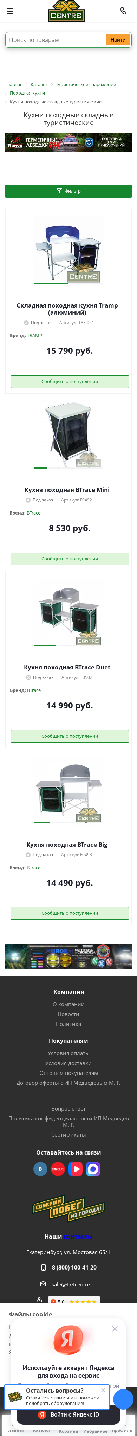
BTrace (33, 513)
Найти (118, 39)
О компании (69, 1004)
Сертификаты (68, 1134)
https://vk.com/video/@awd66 (75, 1169)
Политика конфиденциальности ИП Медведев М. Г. (68, 1121)
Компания (68, 992)
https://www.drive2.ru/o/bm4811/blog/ (58, 1169)
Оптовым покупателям (68, 1072)
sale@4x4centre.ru (74, 1284)
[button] (51, 283)
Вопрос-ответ (68, 1108)
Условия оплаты (69, 1053)
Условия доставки (68, 1062)
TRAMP (34, 335)
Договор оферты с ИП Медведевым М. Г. (68, 1082)
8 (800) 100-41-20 (74, 1267)
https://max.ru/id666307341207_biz (93, 1169)
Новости (68, 1013)
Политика (68, 1023)
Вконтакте (40, 1169)
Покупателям (68, 1041)
